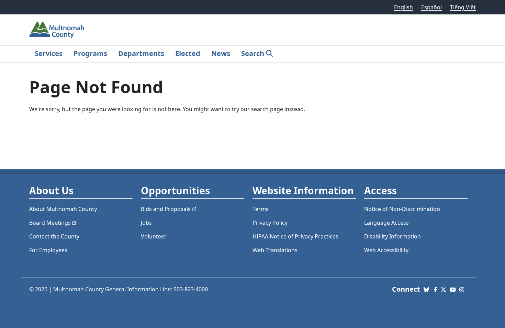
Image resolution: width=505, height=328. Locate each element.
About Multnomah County (63, 209)
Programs (90, 53)
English (403, 7)
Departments (141, 53)
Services (49, 53)
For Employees (48, 250)
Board (50, 222)
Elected (187, 53)
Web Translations (275, 250)
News (220, 53)
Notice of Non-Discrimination (402, 209)
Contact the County (54, 236)
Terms (260, 209)
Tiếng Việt (463, 7)
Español (431, 7)
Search (252, 53)
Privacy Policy (270, 222)
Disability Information (392, 236)
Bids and (166, 209)
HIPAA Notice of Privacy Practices (295, 236)
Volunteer (154, 236)
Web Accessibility (386, 250)
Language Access (386, 222)
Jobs (146, 222)
